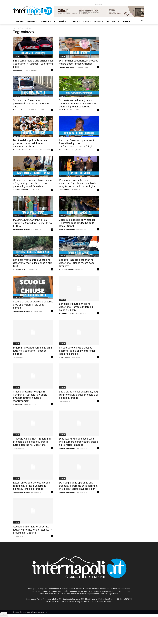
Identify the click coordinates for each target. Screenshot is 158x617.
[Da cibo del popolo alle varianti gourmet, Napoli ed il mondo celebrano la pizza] (33, 126)
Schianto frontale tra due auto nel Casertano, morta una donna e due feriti (32, 262)
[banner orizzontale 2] (99, 11)
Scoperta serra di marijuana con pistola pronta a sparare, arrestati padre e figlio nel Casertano (78, 103)
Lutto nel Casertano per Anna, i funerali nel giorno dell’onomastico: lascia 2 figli (76, 143)
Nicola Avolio (64, 110)
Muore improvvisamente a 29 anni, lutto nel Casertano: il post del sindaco (32, 350)
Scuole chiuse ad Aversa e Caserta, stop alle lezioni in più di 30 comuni (33, 304)
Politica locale (18, 297)
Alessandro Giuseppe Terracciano (25, 150)
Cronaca (16, 56)
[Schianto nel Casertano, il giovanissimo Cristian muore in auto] (33, 86)
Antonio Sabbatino (66, 269)
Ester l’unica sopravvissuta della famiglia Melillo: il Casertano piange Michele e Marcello (31, 485)
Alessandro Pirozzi (66, 313)
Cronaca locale (18, 256)
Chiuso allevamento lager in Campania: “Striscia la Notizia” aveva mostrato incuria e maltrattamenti (30, 396)
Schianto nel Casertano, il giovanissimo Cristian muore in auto (31, 103)
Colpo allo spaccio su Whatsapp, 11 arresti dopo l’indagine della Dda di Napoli (77, 222)
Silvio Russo (17, 404)
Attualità (16, 136)
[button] (142, 21)
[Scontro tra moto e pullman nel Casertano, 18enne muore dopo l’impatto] (79, 246)
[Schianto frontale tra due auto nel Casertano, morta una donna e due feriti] (33, 246)
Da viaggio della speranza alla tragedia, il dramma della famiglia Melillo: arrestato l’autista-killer (78, 485)
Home (15, 28)
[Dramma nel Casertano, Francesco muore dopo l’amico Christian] (79, 47)
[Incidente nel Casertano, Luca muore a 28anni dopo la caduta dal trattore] (33, 206)
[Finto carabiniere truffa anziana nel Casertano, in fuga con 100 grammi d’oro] (33, 47)
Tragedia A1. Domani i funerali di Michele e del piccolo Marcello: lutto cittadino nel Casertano (32, 441)
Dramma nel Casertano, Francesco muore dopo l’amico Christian (78, 62)
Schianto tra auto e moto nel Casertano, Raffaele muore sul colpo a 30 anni (76, 306)
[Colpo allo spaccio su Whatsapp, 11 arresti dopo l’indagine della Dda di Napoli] (79, 206)
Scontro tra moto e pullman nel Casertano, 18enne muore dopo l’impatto (77, 262)
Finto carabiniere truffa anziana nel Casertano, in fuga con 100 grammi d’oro (33, 63)
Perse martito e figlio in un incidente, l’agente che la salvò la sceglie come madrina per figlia (77, 183)
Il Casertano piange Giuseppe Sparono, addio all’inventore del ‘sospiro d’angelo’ (77, 350)
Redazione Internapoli (67, 67)
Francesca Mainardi (20, 189)
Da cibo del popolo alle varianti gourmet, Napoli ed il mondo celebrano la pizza (30, 143)
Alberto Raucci (64, 357)
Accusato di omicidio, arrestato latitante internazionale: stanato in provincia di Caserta (32, 529)
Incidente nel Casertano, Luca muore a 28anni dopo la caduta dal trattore (32, 223)
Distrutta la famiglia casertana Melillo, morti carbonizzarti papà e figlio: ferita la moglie (78, 441)
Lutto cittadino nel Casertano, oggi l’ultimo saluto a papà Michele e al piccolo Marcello (78, 394)
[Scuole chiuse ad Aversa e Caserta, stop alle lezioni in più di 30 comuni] (33, 287)
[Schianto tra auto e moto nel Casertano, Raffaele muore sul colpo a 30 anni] (79, 288)
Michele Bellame (19, 269)
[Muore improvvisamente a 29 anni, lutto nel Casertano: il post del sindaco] (33, 332)
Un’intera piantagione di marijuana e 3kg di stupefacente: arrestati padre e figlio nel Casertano (32, 183)
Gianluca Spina (18, 70)
